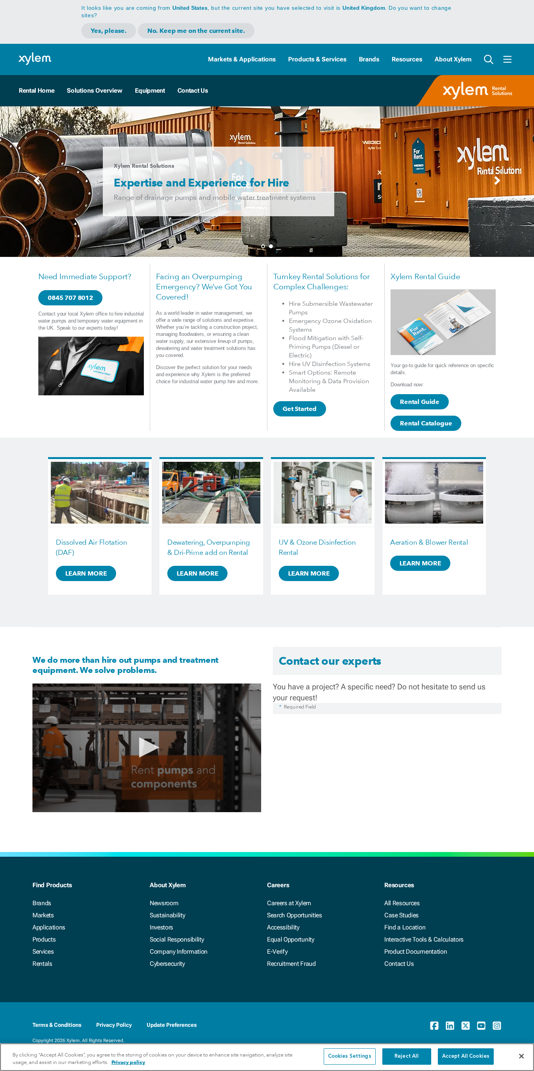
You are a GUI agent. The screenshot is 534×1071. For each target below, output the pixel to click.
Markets (43, 915)
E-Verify (277, 951)
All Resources (402, 903)
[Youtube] (481, 1025)
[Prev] (36, 183)
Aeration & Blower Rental (429, 542)
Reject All (406, 1056)
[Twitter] (465, 1025)
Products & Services (317, 59)
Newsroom (164, 903)
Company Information (179, 951)
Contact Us (192, 90)
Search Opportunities (294, 915)
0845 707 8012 (70, 297)
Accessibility (283, 927)
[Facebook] (434, 1025)
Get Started (300, 409)
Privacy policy (128, 1062)
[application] (146, 748)
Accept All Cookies (465, 1056)
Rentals (42, 963)
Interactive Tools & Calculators (424, 939)
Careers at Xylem (289, 903)
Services (43, 951)
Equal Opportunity (290, 939)
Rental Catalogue (426, 423)
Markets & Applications (242, 59)
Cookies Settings (349, 1056)
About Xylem (453, 59)
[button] (147, 747)
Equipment (150, 90)
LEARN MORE (86, 573)
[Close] (521, 1056)
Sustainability (167, 915)
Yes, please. (109, 30)
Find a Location (404, 927)
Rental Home (36, 90)
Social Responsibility (177, 939)
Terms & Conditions (56, 1025)
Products (44, 939)
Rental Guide (419, 401)
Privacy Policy (114, 1025)
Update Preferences (172, 1025)
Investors (161, 927)
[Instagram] (497, 1025)
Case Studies (401, 915)
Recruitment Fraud (291, 963)
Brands (369, 59)
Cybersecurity (167, 963)
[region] (267, 1057)
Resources (407, 59)
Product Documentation (415, 951)
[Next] (497, 183)
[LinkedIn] (450, 1025)
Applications (48, 927)
